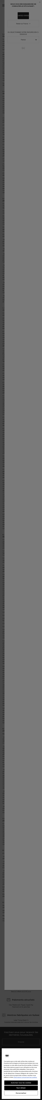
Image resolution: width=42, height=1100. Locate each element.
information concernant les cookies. (25, 1077)
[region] (21, 1073)
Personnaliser (21, 1093)
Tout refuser (21, 1088)
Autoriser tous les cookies (21, 1083)
